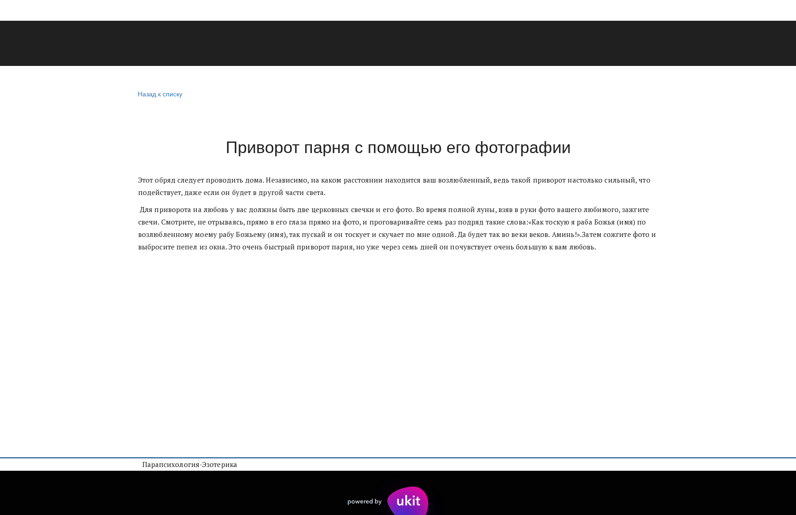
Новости (513, 43)
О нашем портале (443, 43)
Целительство (152, 43)
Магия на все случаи (238, 43)
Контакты (567, 43)
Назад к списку (160, 93)
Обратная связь (635, 43)
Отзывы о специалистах (343, 43)
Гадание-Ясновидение (61, 43)
